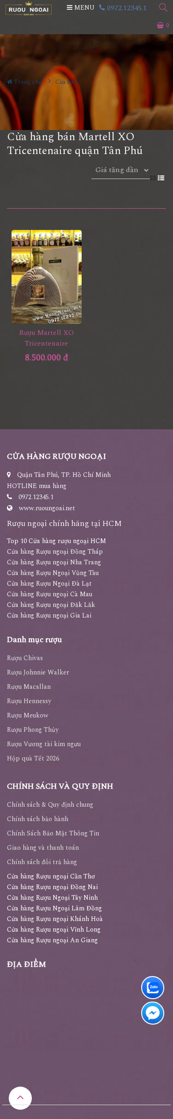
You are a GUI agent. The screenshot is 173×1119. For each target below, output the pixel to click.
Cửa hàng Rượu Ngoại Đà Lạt (49, 583)
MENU (83, 7)
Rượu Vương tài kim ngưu (44, 744)
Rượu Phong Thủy (33, 730)
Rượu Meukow (27, 715)
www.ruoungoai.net (47, 508)
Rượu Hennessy (29, 701)
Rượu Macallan (29, 687)
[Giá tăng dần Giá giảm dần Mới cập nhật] (120, 175)
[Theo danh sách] (162, 177)
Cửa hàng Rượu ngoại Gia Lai (49, 615)
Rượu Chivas (25, 658)
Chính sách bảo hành (37, 819)
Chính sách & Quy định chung (50, 805)
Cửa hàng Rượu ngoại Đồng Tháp (55, 551)
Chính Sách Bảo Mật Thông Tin (53, 833)
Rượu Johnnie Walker (38, 672)
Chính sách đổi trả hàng (42, 862)
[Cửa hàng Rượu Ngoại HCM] (29, 8)
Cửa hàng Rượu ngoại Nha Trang (54, 562)
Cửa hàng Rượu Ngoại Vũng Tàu (53, 573)
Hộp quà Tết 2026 (33, 758)
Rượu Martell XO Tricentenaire (46, 338)
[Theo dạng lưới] (154, 177)
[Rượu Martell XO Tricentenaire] (47, 277)
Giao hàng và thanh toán (43, 848)
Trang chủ (27, 82)
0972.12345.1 (126, 7)
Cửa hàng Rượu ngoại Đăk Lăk (51, 605)
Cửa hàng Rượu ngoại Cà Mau (49, 594)
